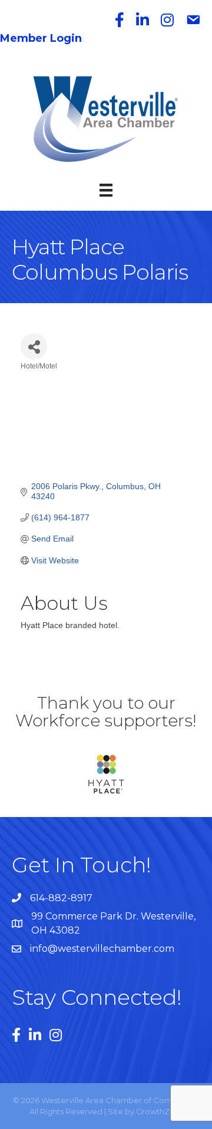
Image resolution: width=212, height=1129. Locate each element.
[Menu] (106, 190)
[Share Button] (34, 346)
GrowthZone (160, 1111)
